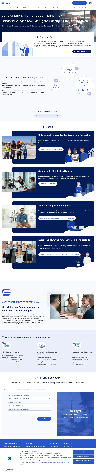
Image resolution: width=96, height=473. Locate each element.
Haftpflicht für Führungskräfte (48, 183)
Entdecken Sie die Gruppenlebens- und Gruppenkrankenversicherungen (59, 254)
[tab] (8, 389)
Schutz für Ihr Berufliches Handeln (62, 7)
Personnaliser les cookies (83, 456)
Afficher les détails (25, 470)
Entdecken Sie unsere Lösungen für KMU (49, 115)
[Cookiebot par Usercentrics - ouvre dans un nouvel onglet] (9, 470)
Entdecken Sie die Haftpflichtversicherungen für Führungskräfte (57, 218)
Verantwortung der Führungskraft (82, 7)
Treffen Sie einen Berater (83, 51)
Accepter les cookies (83, 451)
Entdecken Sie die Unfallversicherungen (51, 149)
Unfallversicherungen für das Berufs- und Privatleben (37, 7)
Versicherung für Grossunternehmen (10, 7)
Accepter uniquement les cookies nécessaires (83, 461)
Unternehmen (67, 446)
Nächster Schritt (43, 419)
